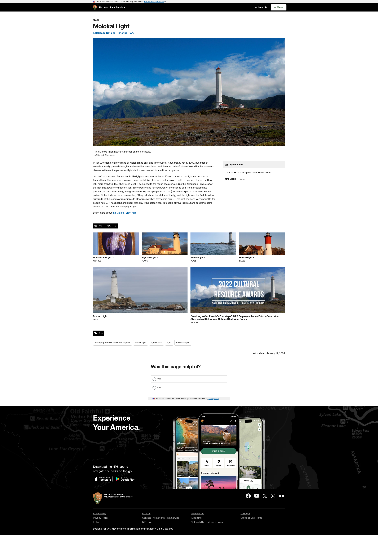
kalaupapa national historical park (112, 342)
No (159, 387)
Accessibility (99, 513)
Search (262, 7)
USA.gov (245, 513)
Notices (146, 513)
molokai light (182, 342)
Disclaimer (196, 517)
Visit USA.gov (165, 528)
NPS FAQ (147, 522)
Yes (159, 378)
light (169, 342)
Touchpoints (213, 398)
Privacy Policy (100, 517)
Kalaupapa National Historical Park (113, 32)
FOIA (96, 522)
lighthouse (156, 342)
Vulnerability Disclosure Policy (207, 522)
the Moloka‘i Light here (124, 212)
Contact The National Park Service (160, 517)
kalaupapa (140, 342)
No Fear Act (197, 513)
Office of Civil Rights (251, 517)
